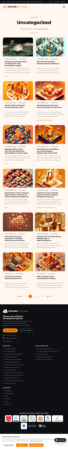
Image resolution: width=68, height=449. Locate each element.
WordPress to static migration (13, 359)
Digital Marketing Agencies (45, 356)
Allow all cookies (36, 445)
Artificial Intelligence (11, 349)
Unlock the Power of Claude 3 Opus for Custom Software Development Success (47, 195)
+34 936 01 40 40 (10, 335)
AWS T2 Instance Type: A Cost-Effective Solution (46, 277)
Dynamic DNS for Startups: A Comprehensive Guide (15, 106)
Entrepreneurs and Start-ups (45, 349)
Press (6, 401)
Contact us (8, 404)
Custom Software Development (14, 354)
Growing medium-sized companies (47, 351)
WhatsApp (8, 341)
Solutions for (41, 346)
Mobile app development (12, 362)
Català (51, 1)
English (56, 1)
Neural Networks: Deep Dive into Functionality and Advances (49, 106)
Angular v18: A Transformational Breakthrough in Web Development (49, 238)
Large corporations (42, 354)
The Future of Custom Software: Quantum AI (13, 277)
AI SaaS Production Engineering (14, 375)
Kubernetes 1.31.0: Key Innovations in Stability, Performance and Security (15, 238)
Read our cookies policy (36, 441)
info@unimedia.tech (11, 338)
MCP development (10, 351)
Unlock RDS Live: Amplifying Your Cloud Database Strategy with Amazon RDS (47, 151)
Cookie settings (9, 445)
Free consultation (10, 330)
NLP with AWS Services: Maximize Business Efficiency (48, 62)
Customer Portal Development (13, 372)
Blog (6, 396)
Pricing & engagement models (13, 380)
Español (62, 1)
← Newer (19, 296)
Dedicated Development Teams (14, 364)
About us (7, 399)
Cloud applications (10, 370)
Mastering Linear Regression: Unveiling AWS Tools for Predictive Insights (16, 63)
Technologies (8, 393)
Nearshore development (12, 367)
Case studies (8, 391)
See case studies (25, 330)
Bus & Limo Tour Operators (44, 359)
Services (6, 346)
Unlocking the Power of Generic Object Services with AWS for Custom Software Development (17, 195)
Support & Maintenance (11, 378)
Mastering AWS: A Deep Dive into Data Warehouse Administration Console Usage (16, 151)
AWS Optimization (10, 383)
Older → (49, 296)
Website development (11, 356)
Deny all (22, 445)
